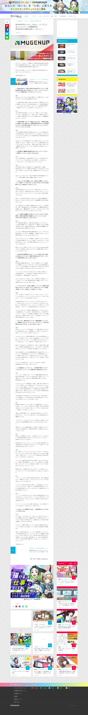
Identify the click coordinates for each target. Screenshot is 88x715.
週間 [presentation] (70, 563)
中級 (65, 601)
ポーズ (63, 646)
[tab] (70, 563)
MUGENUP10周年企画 (35, 21)
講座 (70, 601)
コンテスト (46, 16)
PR (38, 669)
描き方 (26, 16)
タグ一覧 (70, 16)
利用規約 (16, 696)
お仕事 (65, 579)
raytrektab (42, 669)
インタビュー (26, 21)
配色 (67, 624)
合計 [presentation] (75, 563)
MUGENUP (63, 16)
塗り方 (67, 669)
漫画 (46, 669)
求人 (56, 16)
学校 (52, 16)
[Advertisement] (21, 619)
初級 (63, 601)
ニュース (18, 669)
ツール (39, 16)
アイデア (34, 16)
